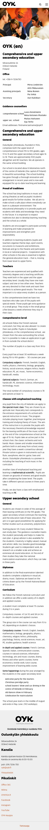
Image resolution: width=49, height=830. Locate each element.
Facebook (5, 800)
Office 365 (5, 784)
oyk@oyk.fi (6, 767)
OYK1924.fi (6, 794)
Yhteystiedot (7, 772)
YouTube (5, 810)
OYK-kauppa (7, 815)
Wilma (4, 789)
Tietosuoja (24, 825)
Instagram (5, 805)
